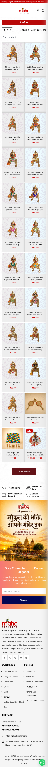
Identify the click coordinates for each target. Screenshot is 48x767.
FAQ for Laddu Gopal (35, 700)
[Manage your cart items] (43, 10)
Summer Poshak (11, 671)
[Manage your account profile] (38, 10)
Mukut (6, 687)
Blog (5, 707)
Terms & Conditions (34, 681)
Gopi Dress (8, 681)
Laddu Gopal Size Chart (14, 702)
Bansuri (7, 697)
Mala (6, 692)
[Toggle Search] (34, 11)
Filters (8, 29)
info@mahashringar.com (16, 736)
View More (24, 471)
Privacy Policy (31, 687)
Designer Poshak (11, 676)
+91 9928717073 (10, 729)
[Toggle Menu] (5, 10)
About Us (30, 676)
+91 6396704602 (10, 725)
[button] (42, 762)
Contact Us (30, 671)
